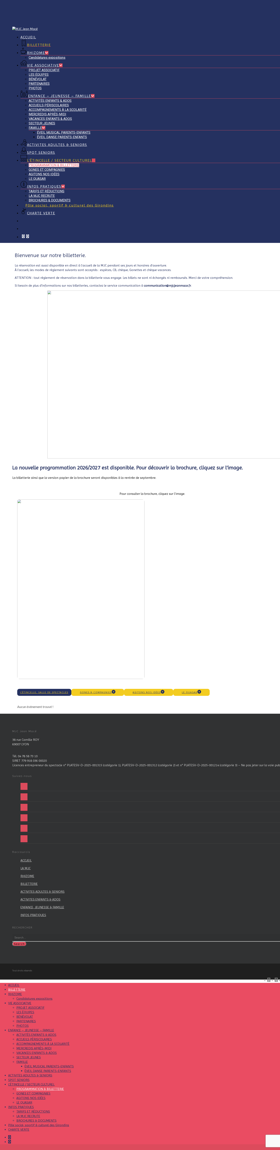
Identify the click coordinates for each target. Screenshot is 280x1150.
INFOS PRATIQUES (21, 1107)
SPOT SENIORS (19, 1080)
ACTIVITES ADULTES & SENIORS (30, 1075)
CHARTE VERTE (18, 1130)
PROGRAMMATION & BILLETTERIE (40, 1089)
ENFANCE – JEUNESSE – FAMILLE (31, 1030)
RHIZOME (15, 994)
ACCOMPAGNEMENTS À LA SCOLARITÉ (42, 1044)
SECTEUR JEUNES (28, 1057)
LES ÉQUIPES (25, 1012)
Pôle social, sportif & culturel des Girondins (38, 1125)
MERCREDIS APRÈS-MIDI (33, 1048)
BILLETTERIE (16, 989)
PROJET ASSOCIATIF (30, 1008)
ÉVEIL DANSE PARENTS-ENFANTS (48, 1071)
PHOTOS (22, 1026)
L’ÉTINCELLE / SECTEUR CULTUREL (31, 1084)
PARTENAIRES (26, 1021)
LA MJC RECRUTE (28, 1116)
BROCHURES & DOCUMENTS (36, 1120)
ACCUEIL (13, 985)
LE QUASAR (24, 1102)
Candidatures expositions (34, 999)
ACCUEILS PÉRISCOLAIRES (34, 1039)
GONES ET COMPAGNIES (33, 1093)
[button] (44, 692)
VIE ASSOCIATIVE (19, 1003)
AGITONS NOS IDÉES (31, 1098)
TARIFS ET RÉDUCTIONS (33, 1111)
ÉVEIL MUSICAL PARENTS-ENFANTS (49, 1066)
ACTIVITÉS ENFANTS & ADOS (36, 1035)
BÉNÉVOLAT (24, 1017)
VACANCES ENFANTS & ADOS (36, 1053)
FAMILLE (22, 1062)
